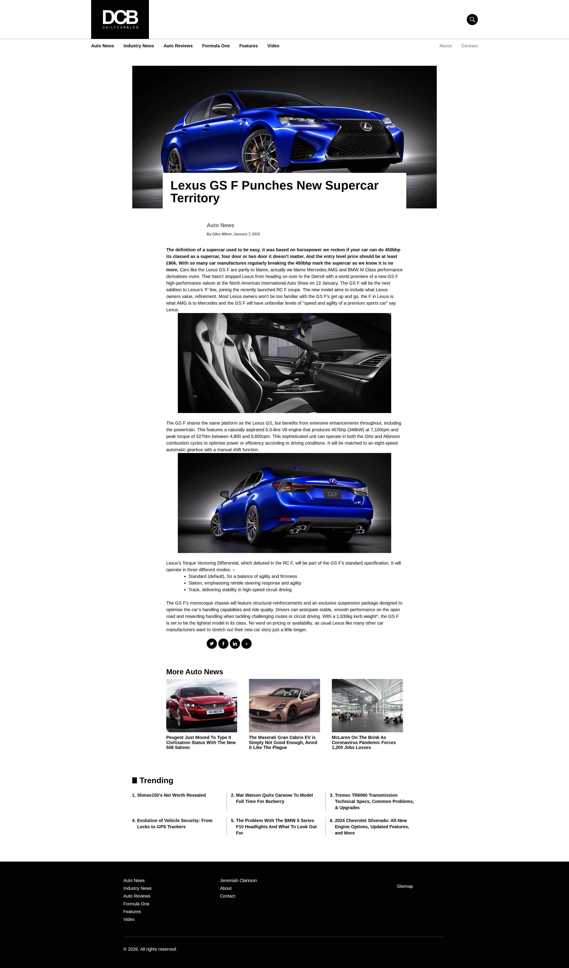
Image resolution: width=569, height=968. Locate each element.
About (445, 45)
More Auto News (194, 672)
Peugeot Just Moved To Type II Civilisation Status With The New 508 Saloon (201, 742)
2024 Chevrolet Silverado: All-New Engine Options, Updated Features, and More (372, 826)
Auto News (102, 45)
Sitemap (405, 886)
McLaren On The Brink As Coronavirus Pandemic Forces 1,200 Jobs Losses (364, 742)
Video (273, 45)
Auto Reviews (178, 45)
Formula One (216, 45)
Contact (469, 45)
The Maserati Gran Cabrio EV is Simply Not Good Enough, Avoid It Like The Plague (283, 742)
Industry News (139, 45)
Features (248, 45)
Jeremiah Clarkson (238, 880)
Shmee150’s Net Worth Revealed (171, 795)
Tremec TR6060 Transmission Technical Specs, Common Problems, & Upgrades (374, 801)
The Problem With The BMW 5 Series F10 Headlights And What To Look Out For (276, 826)
